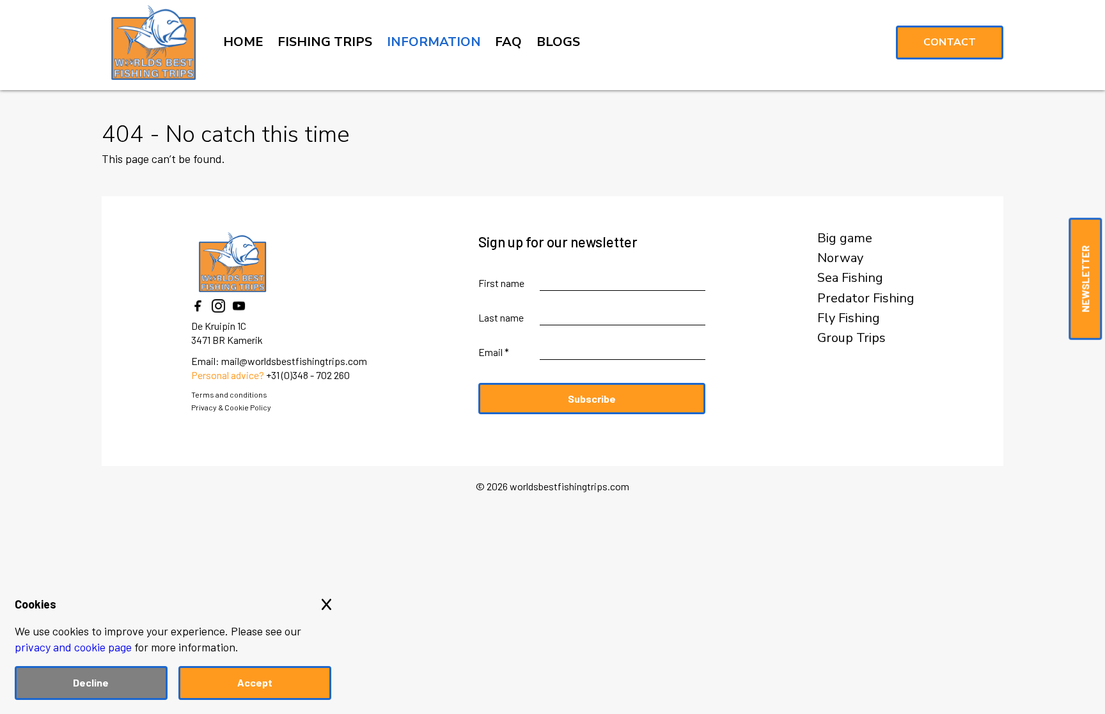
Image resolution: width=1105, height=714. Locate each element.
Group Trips (851, 338)
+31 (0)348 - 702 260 (308, 375)
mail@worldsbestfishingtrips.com (294, 361)
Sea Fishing (850, 278)
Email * (493, 352)
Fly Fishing (848, 318)
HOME (243, 41)
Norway (840, 258)
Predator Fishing (865, 298)
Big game (844, 238)
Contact (949, 42)
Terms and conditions (229, 394)
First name (501, 283)
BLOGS (558, 41)
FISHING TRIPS (325, 41)
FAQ (508, 41)
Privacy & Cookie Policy (231, 407)
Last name (501, 317)
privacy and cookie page (73, 647)
